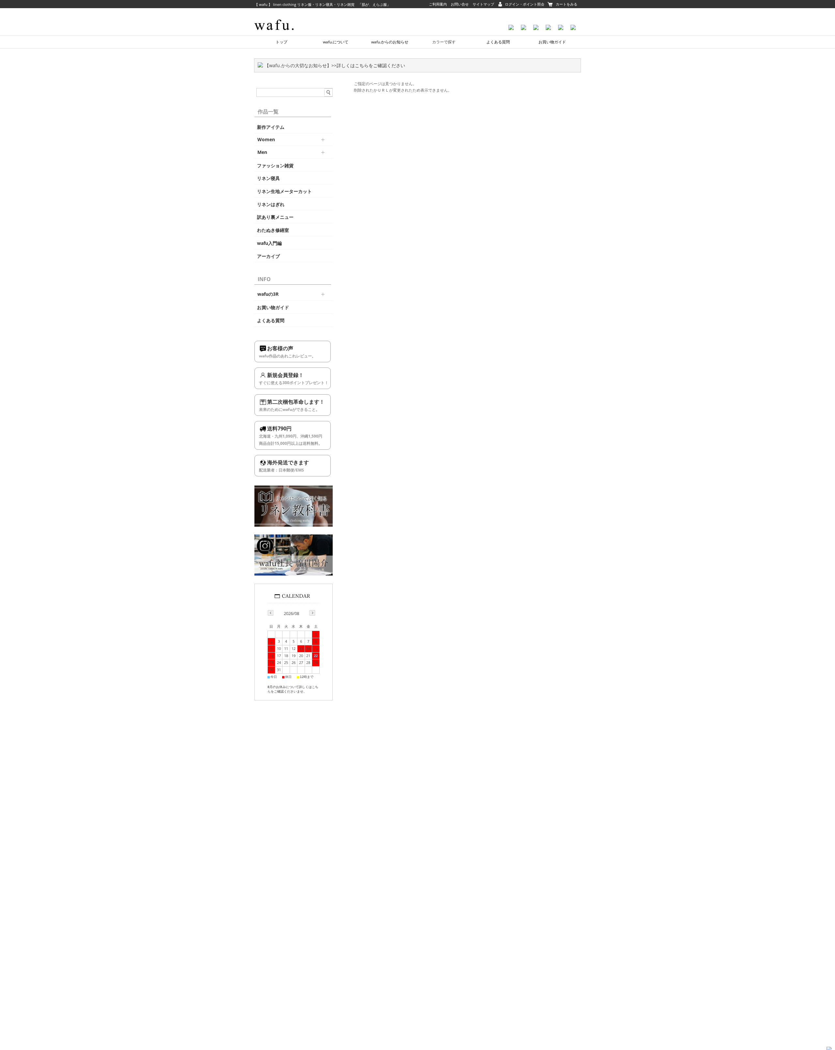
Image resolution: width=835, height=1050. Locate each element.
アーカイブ (268, 256)
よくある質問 (498, 42)
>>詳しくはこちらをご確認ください (368, 65)
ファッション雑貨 (275, 166)
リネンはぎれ (270, 204)
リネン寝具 (268, 178)
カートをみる (566, 4)
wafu (285, 15)
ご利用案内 (438, 4)
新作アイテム (270, 127)
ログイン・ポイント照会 (524, 4)
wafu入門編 (269, 243)
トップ (281, 42)
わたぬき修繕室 (273, 230)
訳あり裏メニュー (275, 217)
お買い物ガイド (552, 42)
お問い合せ (460, 4)
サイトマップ (483, 4)
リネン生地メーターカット (284, 191)
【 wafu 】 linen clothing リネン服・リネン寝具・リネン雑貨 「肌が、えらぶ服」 (322, 4)
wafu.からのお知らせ (389, 42)
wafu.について (335, 42)
